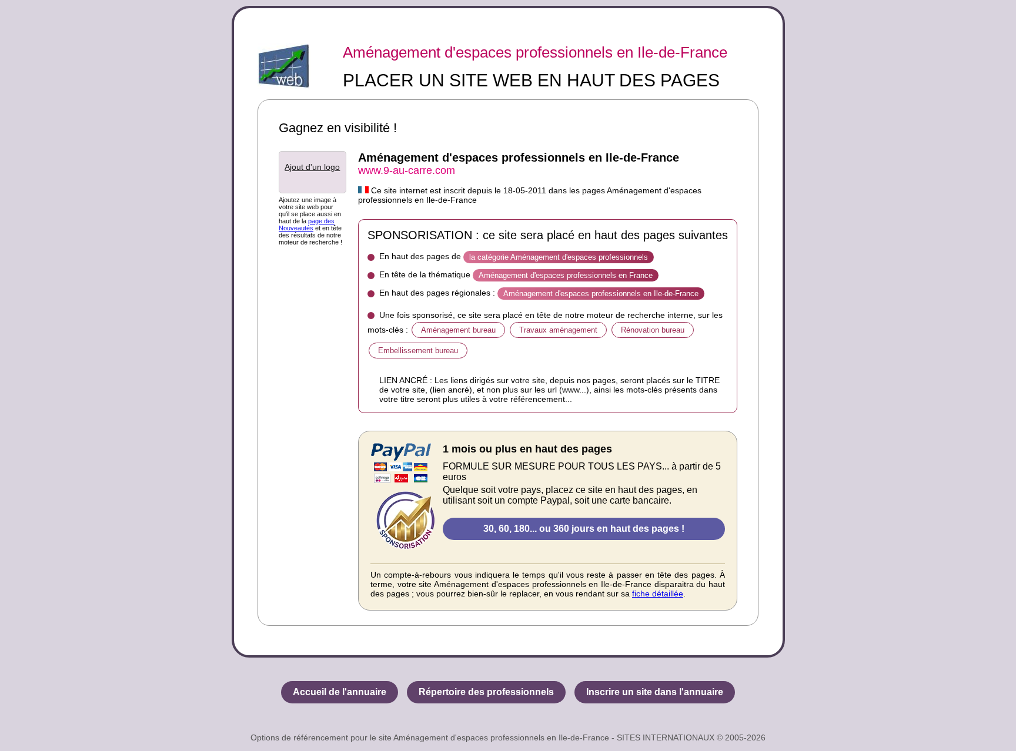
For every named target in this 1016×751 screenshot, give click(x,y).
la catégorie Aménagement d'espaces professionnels (558, 257)
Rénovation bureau (652, 330)
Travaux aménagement (558, 330)
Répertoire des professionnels (486, 692)
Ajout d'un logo (312, 167)
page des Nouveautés (307, 224)
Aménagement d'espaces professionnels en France (566, 275)
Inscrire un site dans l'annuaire (654, 692)
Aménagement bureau (458, 330)
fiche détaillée (657, 593)
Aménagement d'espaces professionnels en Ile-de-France (535, 52)
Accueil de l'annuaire (339, 692)
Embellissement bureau (418, 350)
